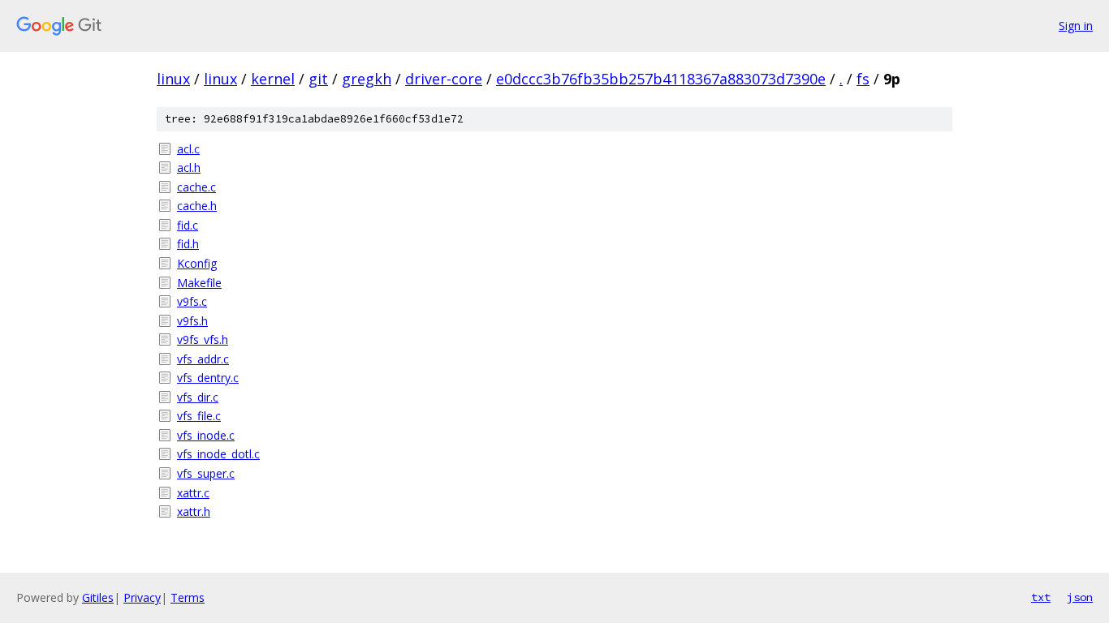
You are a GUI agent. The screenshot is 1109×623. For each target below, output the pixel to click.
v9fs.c (192, 301)
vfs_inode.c (206, 435)
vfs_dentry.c (208, 377)
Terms (187, 597)
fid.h (188, 243)
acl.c (188, 149)
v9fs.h (192, 321)
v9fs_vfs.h (202, 339)
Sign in (1076, 25)
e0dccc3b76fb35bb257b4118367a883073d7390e (661, 78)
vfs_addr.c (203, 359)
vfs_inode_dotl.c (218, 454)
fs (863, 78)
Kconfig (197, 263)
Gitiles (98, 597)
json (1080, 597)
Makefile (199, 282)
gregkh (366, 78)
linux (173, 78)
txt (1041, 597)
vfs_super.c (206, 473)
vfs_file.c (199, 415)
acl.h (189, 167)
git (318, 78)
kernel (273, 78)
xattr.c (193, 493)
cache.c (196, 187)
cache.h (197, 205)
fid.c (187, 225)
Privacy (142, 597)
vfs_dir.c (197, 397)
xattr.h (193, 511)
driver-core (443, 78)
